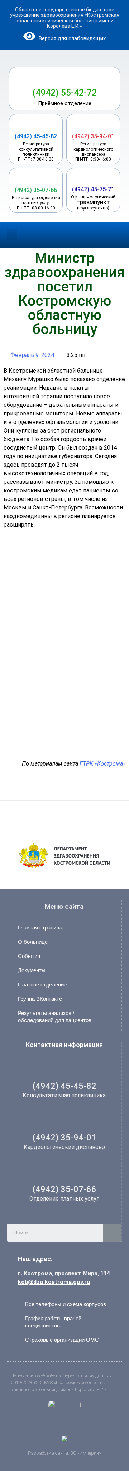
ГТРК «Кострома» (102, 763)
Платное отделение (42, 984)
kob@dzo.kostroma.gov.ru (54, 1282)
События (29, 956)
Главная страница (40, 927)
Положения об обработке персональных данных (61, 1375)
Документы (32, 970)
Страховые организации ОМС (62, 1340)
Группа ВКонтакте (40, 999)
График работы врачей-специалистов (54, 1321)
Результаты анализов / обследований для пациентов (54, 1016)
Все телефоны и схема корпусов (65, 1304)
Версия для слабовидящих (71, 38)
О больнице (33, 942)
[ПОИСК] (112, 1233)
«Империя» (88, 1453)
